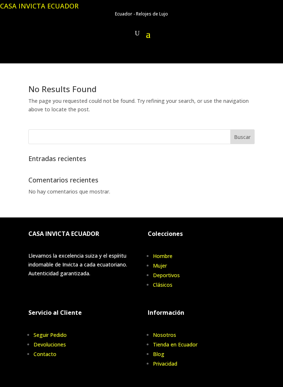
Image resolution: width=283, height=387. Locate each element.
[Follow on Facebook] (126, 56)
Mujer (160, 265)
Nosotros (164, 334)
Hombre (162, 255)
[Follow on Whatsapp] (157, 56)
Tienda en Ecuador (175, 344)
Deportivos (166, 275)
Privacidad (165, 363)
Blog (158, 354)
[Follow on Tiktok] (141, 56)
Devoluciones (50, 344)
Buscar (242, 136)
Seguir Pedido (50, 334)
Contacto (45, 354)
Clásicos (162, 284)
